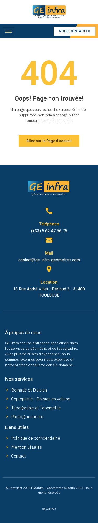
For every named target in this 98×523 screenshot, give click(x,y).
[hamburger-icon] (8, 31)
